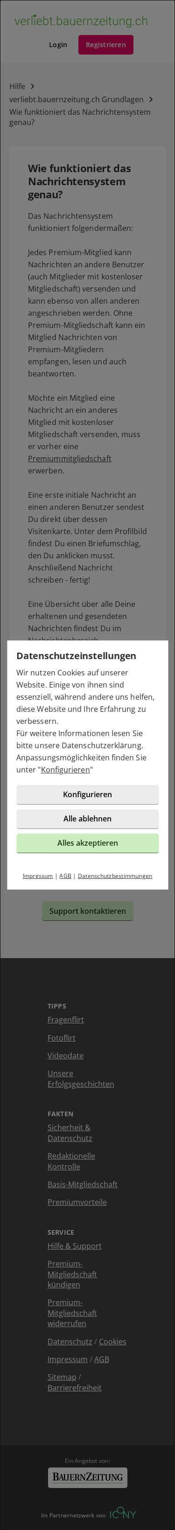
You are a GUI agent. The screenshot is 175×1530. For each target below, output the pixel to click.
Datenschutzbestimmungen (115, 876)
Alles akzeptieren (87, 843)
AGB (65, 876)
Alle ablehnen (87, 819)
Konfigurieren (65, 770)
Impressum (38, 876)
